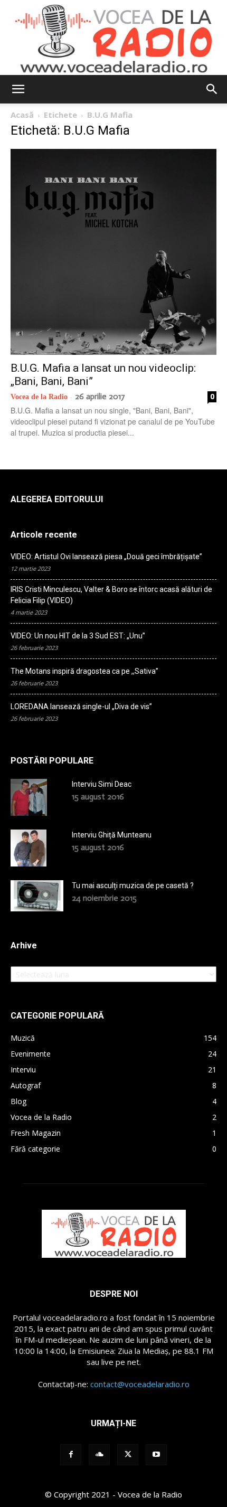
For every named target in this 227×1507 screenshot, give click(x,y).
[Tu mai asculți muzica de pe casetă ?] (37, 895)
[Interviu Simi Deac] (29, 797)
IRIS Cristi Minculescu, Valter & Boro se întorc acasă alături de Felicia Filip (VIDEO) (111, 595)
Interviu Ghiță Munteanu (112, 835)
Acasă (22, 114)
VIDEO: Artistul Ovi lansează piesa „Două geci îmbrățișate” (106, 556)
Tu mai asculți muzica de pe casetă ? (133, 885)
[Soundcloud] (99, 1454)
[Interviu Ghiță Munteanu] (28, 848)
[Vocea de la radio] (113, 37)
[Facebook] (70, 1454)
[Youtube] (156, 1454)
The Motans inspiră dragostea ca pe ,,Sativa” (84, 671)
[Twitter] (127, 1454)
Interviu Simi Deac (101, 784)
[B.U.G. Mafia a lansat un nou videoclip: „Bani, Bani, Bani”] (113, 252)
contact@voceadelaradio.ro (140, 1384)
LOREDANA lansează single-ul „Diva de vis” (81, 706)
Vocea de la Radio (39, 397)
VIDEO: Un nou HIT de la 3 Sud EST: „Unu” (78, 636)
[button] (18, 89)
